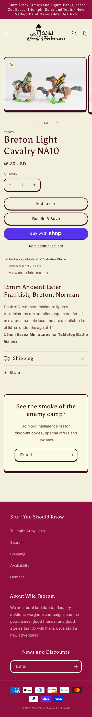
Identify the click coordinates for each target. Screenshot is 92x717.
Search (16, 543)
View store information (28, 273)
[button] (6, 33)
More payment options (46, 246)
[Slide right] (57, 122)
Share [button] (15, 373)
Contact (17, 577)
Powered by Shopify (58, 708)
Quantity (10, 174)
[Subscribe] (71, 455)
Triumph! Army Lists (27, 531)
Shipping (18, 554)
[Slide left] (34, 122)
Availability (19, 566)
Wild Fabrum (39, 708)
